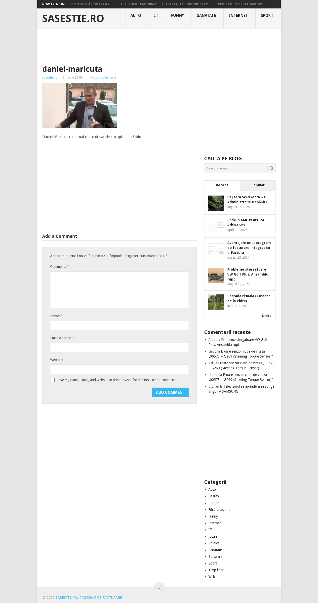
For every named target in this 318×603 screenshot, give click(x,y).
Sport (267, 15)
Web (211, 577)
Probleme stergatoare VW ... (241, 4)
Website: (56, 360)
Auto (135, 15)
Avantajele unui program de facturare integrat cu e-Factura (249, 248)
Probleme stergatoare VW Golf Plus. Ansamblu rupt (247, 274)
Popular (258, 185)
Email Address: (62, 337)
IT (156, 15)
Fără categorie (219, 510)
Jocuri (212, 536)
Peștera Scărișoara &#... (91, 4)
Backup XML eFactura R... (139, 4)
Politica (213, 543)
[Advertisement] (159, 46)
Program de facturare (100, 598)
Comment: (59, 266)
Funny (177, 15)
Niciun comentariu (103, 77)
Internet (238, 15)
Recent (222, 185)
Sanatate (206, 15)
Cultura (214, 503)
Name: (56, 316)
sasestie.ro (73, 18)
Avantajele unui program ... (188, 4)
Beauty (213, 496)
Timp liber (216, 570)
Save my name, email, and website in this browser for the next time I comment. (116, 380)
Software (215, 557)
